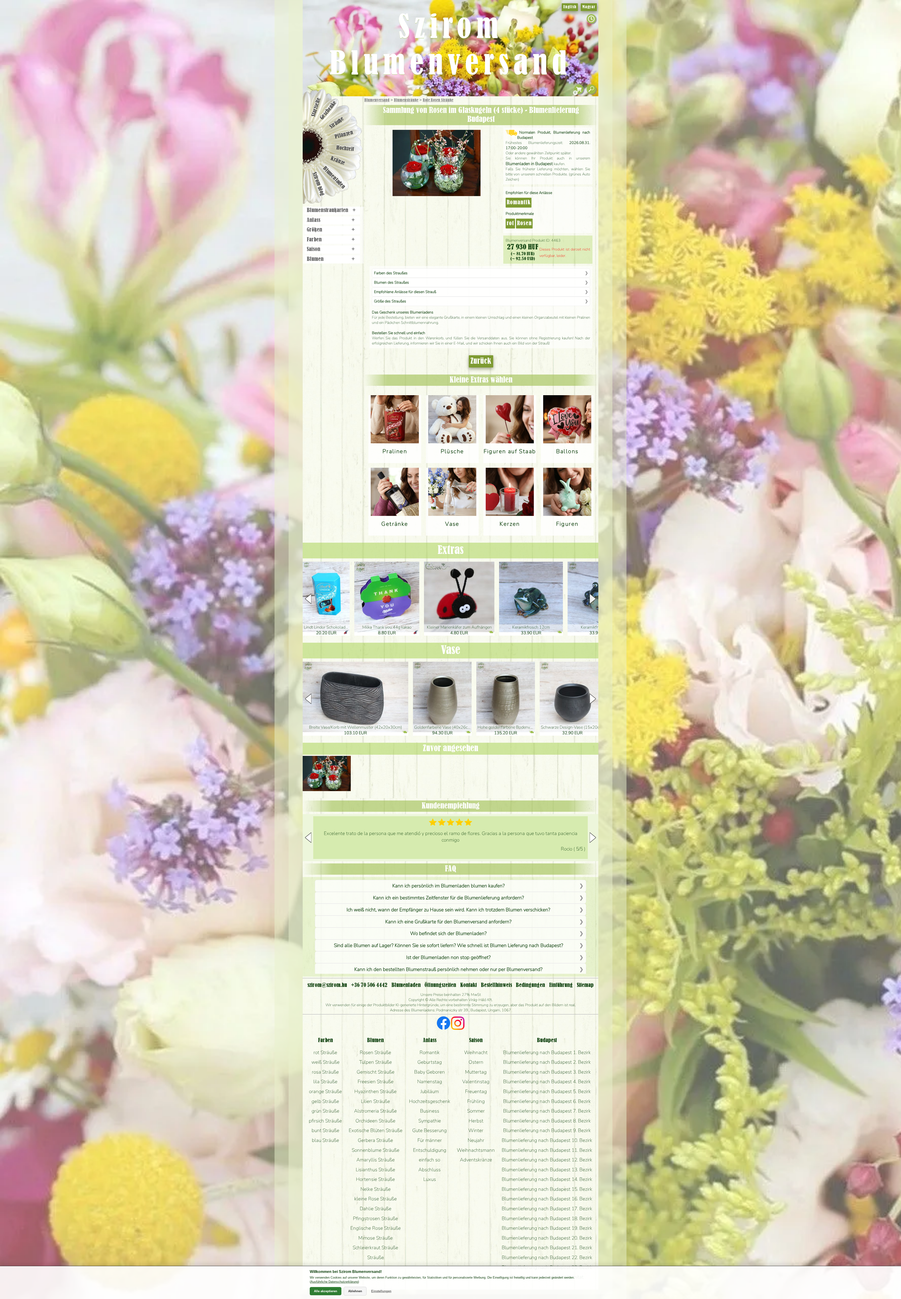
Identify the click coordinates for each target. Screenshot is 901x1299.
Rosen (524, 223)
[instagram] (457, 1024)
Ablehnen (355, 1291)
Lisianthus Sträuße (375, 1169)
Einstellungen (381, 1291)
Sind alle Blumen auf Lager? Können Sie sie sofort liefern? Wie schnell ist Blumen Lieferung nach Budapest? (448, 945)
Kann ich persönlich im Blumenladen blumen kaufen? (448, 885)
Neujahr (476, 1140)
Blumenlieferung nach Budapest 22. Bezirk (547, 1257)
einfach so (429, 1159)
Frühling (476, 1101)
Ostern (476, 1062)
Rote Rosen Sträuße (438, 100)
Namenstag (429, 1081)
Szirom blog (318, 183)
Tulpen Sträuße (375, 1062)
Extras (451, 550)
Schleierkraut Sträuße (375, 1247)
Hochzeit (345, 148)
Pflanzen (344, 134)
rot (510, 223)
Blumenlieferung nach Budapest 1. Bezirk (547, 1052)
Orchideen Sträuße (375, 1120)
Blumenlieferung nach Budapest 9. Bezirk (547, 1130)
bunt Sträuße (325, 1130)
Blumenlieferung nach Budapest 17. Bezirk (547, 1208)
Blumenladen (334, 178)
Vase (450, 650)
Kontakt (468, 985)
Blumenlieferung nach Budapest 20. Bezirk (547, 1238)
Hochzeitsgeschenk (429, 1101)
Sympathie (429, 1120)
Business (429, 1111)
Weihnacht (476, 1052)
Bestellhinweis (496, 985)
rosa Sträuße (325, 1072)
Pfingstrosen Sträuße (375, 1218)
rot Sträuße (325, 1052)
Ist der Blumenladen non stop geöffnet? (448, 957)
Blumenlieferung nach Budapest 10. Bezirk (547, 1140)
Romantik (519, 202)
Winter (475, 1130)
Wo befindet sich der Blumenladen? (448, 933)
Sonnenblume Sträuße (375, 1150)
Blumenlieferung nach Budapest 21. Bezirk (547, 1247)
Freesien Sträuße (375, 1081)
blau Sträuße (325, 1140)
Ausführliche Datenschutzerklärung (334, 1282)
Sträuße (337, 122)
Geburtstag (429, 1062)
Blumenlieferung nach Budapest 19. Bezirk (547, 1228)
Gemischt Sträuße (375, 1072)
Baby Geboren (429, 1072)
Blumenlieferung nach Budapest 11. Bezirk (547, 1150)
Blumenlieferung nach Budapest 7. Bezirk (547, 1111)
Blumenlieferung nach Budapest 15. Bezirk (547, 1189)
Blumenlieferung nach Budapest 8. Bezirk (547, 1120)
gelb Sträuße (325, 1101)
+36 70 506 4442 (369, 985)
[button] (593, 599)
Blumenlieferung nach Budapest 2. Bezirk (547, 1062)
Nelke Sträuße (375, 1189)
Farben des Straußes (391, 273)
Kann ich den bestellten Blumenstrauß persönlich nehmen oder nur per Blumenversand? (448, 969)
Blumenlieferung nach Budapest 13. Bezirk (547, 1169)
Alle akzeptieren (325, 1291)
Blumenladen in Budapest (529, 163)
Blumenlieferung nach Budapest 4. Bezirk (547, 1081)
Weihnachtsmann (476, 1150)
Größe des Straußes (390, 301)
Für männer (429, 1140)
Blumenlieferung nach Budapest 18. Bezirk (547, 1218)
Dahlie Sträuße (375, 1208)
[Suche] (591, 89)
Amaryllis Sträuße (375, 1159)
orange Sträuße (325, 1091)
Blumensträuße (406, 100)
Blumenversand (376, 100)
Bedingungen (530, 985)
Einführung (561, 985)
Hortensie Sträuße (375, 1179)
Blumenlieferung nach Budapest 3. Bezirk (547, 1072)
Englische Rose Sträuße (375, 1228)
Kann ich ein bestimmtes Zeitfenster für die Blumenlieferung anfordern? (448, 897)
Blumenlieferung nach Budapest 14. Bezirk (547, 1179)
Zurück (481, 361)
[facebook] (443, 1024)
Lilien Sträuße (375, 1101)
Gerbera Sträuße (375, 1140)
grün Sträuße (325, 1111)
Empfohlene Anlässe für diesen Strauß (405, 291)
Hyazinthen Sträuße (375, 1091)
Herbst (476, 1120)
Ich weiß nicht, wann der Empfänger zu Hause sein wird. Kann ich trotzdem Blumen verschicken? (448, 909)
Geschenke (328, 110)
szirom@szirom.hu (327, 985)
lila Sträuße (325, 1081)
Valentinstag (475, 1081)
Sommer (476, 1111)
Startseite (316, 107)
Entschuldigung (429, 1150)
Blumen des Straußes (391, 282)
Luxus (429, 1179)
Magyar (588, 7)
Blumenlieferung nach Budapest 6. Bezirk (547, 1101)
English (569, 7)
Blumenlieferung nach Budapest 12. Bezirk (547, 1159)
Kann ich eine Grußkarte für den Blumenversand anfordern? (448, 921)
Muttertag (476, 1072)
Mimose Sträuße (375, 1238)
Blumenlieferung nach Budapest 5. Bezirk (547, 1091)
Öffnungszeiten (440, 985)
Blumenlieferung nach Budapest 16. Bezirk (547, 1198)
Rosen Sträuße (375, 1052)
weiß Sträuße (325, 1062)
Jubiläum (429, 1091)
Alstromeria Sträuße (375, 1111)
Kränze (338, 161)
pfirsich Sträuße (325, 1120)
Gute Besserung (429, 1130)
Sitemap (585, 985)
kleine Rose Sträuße (375, 1198)
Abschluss (429, 1169)
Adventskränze (476, 1159)
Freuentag (476, 1091)
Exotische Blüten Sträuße (375, 1130)
